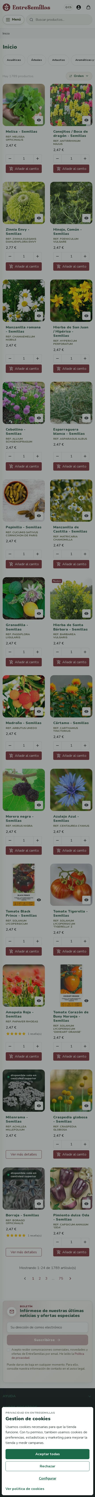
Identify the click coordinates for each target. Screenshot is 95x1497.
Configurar (47, 1478)
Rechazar (47, 1466)
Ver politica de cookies (25, 1488)
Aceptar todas (47, 1454)
